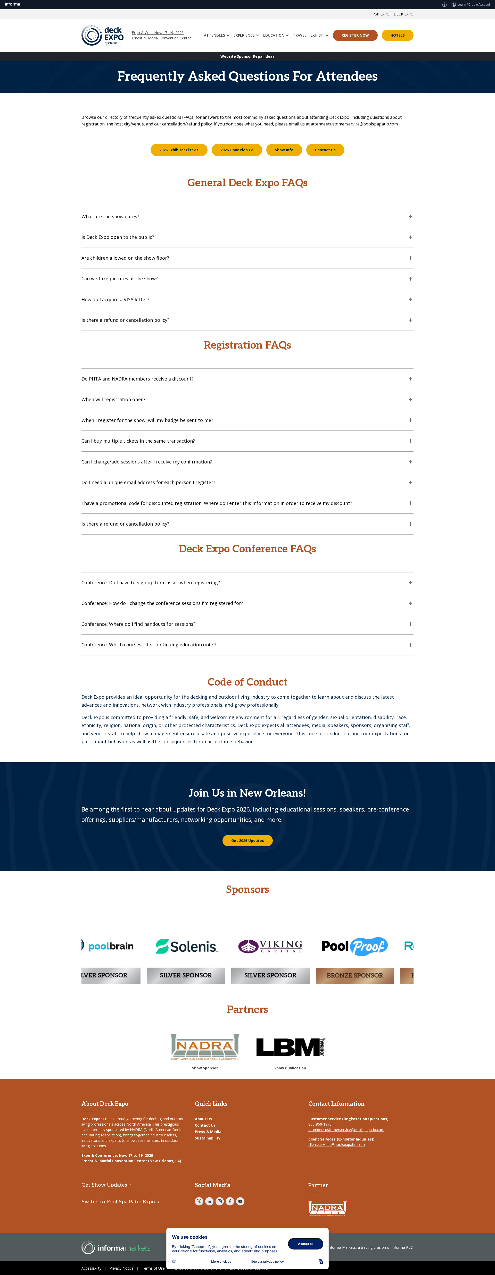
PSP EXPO (381, 14)
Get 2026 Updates (247, 840)
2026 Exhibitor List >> (179, 149)
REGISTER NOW (355, 35)
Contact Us (325, 149)
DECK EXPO (404, 14)
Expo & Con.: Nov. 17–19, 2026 (158, 32)
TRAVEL (299, 35)
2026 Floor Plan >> (236, 149)
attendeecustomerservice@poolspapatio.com (354, 124)
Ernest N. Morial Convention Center (161, 38)
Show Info (284, 149)
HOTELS (398, 35)
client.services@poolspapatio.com (336, 1144)
